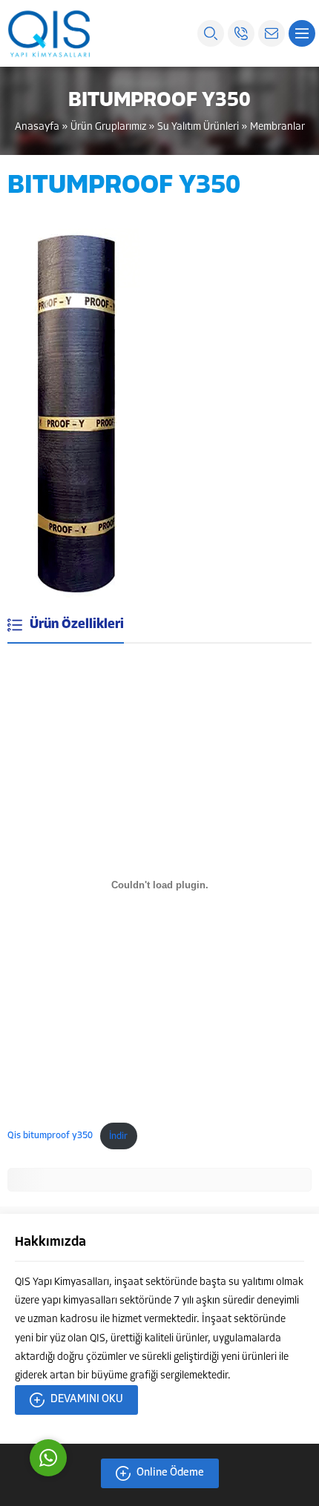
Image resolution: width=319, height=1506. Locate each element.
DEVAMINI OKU (86, 1399)
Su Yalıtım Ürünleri (198, 127)
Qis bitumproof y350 (50, 1136)
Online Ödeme (170, 1473)
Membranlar (277, 127)
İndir (118, 1136)
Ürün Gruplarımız (108, 127)
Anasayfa (37, 127)
